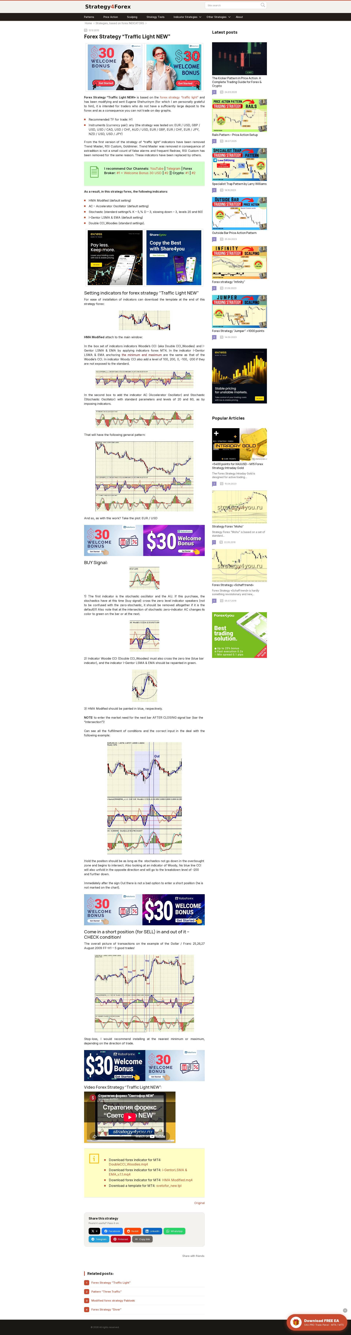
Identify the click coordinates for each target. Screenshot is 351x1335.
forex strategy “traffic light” (179, 97)
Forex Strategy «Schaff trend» (233, 585)
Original (199, 1203)
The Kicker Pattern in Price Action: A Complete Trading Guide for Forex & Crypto (237, 82)
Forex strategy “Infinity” (228, 282)
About (239, 17)
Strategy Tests (156, 17)
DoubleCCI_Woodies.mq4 (128, 1164)
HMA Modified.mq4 (177, 1180)
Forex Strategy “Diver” (106, 1309)
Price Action (110, 17)
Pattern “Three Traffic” (106, 1291)
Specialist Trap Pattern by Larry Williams (239, 184)
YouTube (156, 168)
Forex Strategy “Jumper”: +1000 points (238, 331)
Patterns (89, 17)
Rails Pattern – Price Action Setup (235, 135)
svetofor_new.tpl (169, 1186)
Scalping (132, 17)
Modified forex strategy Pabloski (113, 1300)
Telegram (173, 168)
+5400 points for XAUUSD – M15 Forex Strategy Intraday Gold (237, 466)
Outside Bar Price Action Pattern (234, 233)
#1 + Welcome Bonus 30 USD (139, 173)
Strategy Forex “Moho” (228, 526)
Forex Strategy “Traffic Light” (111, 1282)
